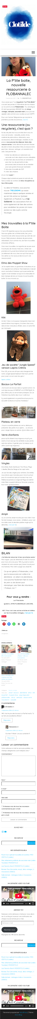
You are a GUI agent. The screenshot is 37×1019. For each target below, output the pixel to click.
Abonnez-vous (9, 930)
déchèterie (23, 693)
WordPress (23, 1012)
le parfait (4, 695)
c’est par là (12, 525)
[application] (18, 896)
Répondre (7, 720)
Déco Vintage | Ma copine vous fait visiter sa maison (7, 677)
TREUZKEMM (15, 190)
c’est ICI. (25, 120)
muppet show (13, 695)
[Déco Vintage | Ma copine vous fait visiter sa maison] (8, 670)
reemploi (19, 697)
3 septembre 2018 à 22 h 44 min (10, 710)
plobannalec (5, 697)
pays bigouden (24, 695)
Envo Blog (18, 1015)
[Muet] (30, 904)
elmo (29, 693)
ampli (10, 693)
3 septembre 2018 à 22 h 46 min (13, 730)
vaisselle (13, 700)
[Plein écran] (33, 904)
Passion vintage (12, 690)
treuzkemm (5, 700)
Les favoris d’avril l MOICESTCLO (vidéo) (15, 866)
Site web (4, 798)
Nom (3, 780)
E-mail (4, 789)
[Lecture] (4, 904)
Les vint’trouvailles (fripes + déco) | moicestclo (23, 656)
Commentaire (6, 754)
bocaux (16, 693)
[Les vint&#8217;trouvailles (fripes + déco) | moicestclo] (25, 649)
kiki (34, 693)
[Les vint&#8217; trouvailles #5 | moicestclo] (8, 649)
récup (13, 697)
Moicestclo (26, 98)
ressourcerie (27, 697)
